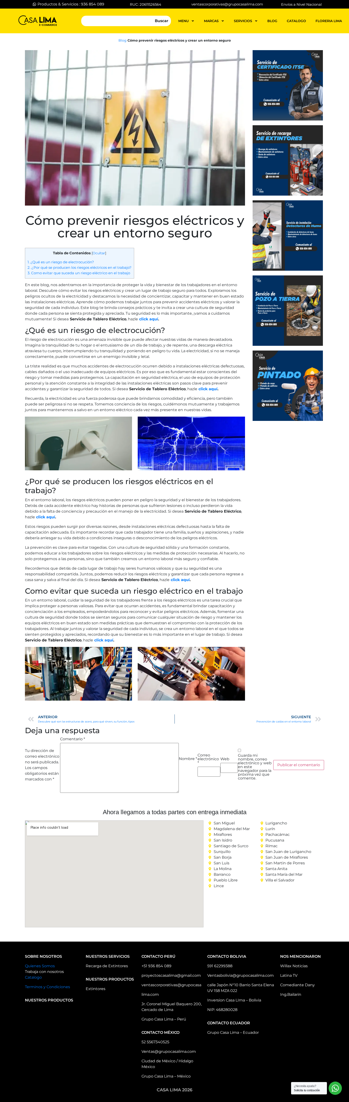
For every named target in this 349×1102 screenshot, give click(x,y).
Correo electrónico (208, 759)
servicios (243, 21)
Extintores (95, 989)
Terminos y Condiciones (47, 987)
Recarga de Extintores (107, 966)
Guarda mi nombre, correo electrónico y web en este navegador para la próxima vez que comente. (255, 767)
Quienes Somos (40, 966)
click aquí (148, 319)
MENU (183, 21)
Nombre (188, 759)
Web (224, 759)
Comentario (72, 739)
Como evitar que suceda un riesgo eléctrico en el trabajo (79, 273)
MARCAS (211, 21)
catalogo (296, 21)
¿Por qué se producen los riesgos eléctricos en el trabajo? (80, 267)
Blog (122, 40)
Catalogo (33, 977)
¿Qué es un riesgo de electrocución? (61, 262)
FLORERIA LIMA (329, 21)
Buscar (161, 21)
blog (272, 21)
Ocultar (99, 253)
